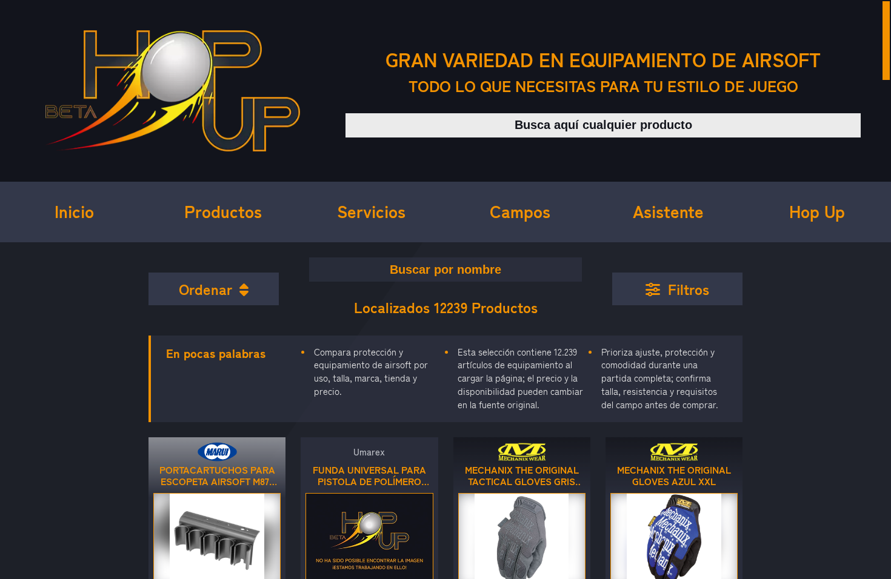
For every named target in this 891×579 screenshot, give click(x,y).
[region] (445, 289)
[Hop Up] (172, 90)
